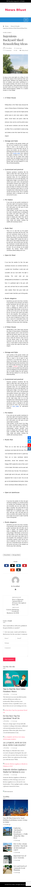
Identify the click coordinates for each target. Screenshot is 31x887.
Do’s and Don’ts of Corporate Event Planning (20, 868)
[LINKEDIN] (18, 565)
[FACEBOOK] (6, 565)
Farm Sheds (7, 554)
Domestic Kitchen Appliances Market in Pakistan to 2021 (15, 770)
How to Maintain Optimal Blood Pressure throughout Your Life (19, 601)
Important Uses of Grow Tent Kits (20, 857)
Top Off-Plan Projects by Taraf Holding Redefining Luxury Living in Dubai (15, 820)
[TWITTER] (12, 565)
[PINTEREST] (24, 565)
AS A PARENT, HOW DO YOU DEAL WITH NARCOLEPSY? (14, 743)
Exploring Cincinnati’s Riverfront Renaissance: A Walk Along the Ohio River (21, 833)
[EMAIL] (18, 569)
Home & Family (7, 32)
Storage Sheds (16, 554)
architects (15, 366)
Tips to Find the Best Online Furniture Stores (14, 690)
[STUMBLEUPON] (12, 570)
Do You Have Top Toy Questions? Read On (11, 717)
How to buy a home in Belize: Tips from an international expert (20, 847)
